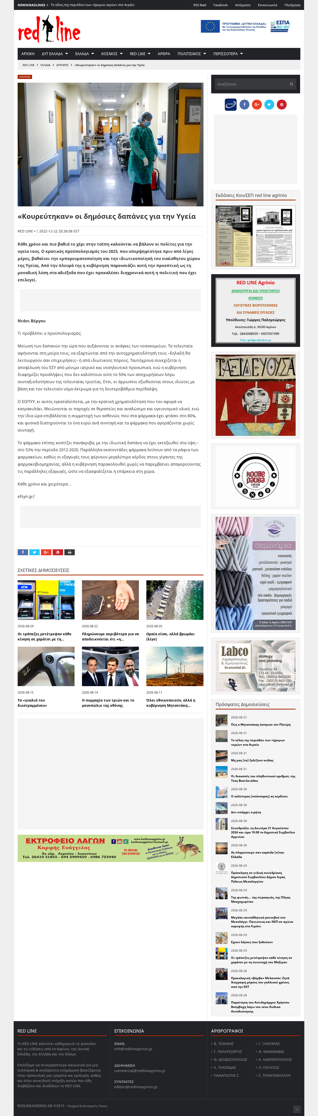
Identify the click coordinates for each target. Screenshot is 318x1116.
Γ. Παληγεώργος (228, 1051)
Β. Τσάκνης (224, 1043)
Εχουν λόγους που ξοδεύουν (252, 942)
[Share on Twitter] (34, 552)
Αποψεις (62, 65)
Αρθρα (164, 53)
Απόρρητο (243, 5)
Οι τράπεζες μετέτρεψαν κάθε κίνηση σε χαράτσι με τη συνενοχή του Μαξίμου (261, 960)
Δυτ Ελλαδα (52, 53)
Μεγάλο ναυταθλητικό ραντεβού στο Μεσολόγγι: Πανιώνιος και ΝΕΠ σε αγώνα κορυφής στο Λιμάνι (262, 921)
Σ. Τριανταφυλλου (275, 1075)
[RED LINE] (49, 28)
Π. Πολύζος (269, 1067)
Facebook (220, 5)
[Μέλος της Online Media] (231, 103)
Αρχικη (28, 53)
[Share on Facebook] (23, 552)
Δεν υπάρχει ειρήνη (246, 812)
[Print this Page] (69, 552)
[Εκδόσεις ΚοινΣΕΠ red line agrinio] (256, 235)
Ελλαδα (82, 53)
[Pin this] (58, 552)
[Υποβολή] (290, 84)
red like (137, 53)
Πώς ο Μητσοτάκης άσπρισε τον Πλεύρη (261, 724)
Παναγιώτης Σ (226, 1075)
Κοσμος (109, 53)
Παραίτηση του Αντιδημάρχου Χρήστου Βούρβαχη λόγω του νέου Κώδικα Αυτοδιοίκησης (260, 1006)
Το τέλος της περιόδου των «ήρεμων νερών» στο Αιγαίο (92, 4)
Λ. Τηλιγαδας (225, 1067)
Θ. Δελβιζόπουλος (230, 1059)
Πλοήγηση (292, 5)
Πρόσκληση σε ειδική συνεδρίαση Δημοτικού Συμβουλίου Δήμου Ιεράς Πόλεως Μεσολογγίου (258, 877)
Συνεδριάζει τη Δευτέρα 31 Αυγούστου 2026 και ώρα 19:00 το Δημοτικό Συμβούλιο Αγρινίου (263, 832)
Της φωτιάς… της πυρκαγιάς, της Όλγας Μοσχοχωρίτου (260, 899)
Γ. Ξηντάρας (269, 1043)
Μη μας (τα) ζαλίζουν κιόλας (252, 760)
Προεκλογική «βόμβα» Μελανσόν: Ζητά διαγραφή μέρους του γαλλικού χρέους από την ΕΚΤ (260, 982)
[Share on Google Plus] (46, 552)
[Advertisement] (110, 300)
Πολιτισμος (189, 53)
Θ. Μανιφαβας (271, 1051)
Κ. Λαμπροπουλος (275, 1059)
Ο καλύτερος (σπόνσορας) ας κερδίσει (259, 796)
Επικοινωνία (267, 5)
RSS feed (200, 5)
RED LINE (29, 65)
